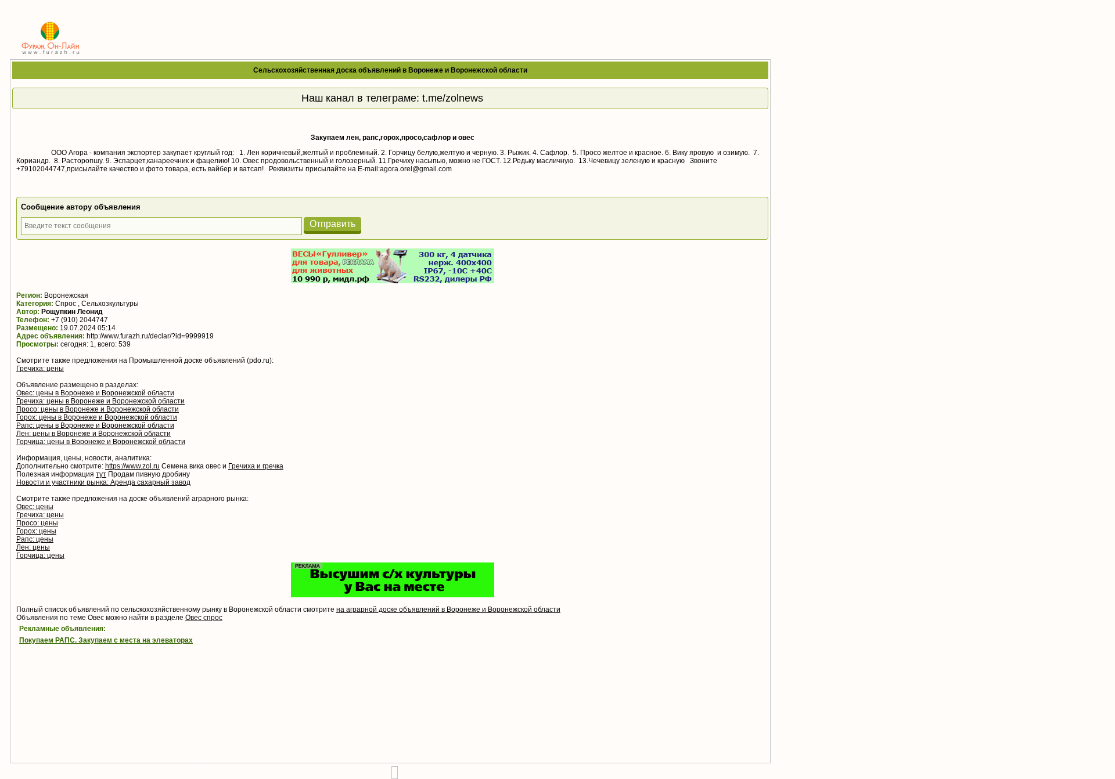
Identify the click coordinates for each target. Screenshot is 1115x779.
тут (101, 474)
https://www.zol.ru (132, 466)
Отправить (332, 224)
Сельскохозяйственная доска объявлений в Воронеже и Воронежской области (390, 70)
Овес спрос (203, 618)
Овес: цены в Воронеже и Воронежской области (95, 393)
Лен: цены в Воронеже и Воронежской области (93, 434)
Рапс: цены (34, 539)
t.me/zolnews (452, 98)
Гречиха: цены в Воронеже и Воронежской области (100, 401)
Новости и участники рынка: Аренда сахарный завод (103, 482)
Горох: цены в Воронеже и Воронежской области (96, 417)
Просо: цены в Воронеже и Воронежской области (97, 409)
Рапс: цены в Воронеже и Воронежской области (95, 425)
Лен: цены (33, 547)
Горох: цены (36, 531)
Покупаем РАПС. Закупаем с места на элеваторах (106, 640)
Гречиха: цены (40, 369)
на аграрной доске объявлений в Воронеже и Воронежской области (448, 609)
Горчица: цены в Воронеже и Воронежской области (100, 442)
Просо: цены (37, 523)
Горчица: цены (40, 555)
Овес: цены (34, 507)
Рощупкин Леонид (72, 312)
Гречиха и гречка (255, 466)
